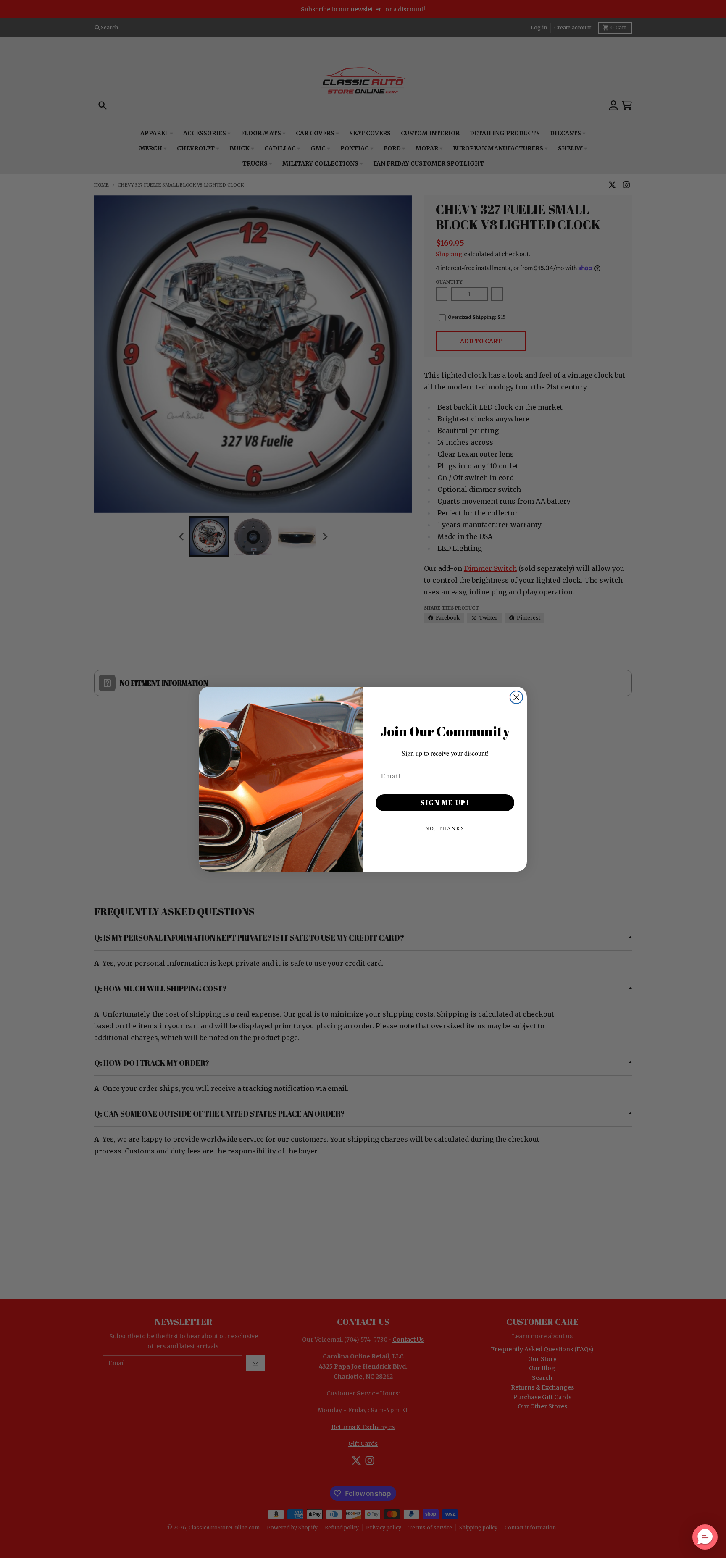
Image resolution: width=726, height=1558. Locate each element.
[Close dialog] (516, 697)
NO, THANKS (445, 828)
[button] (705, 1537)
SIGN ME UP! (445, 802)
